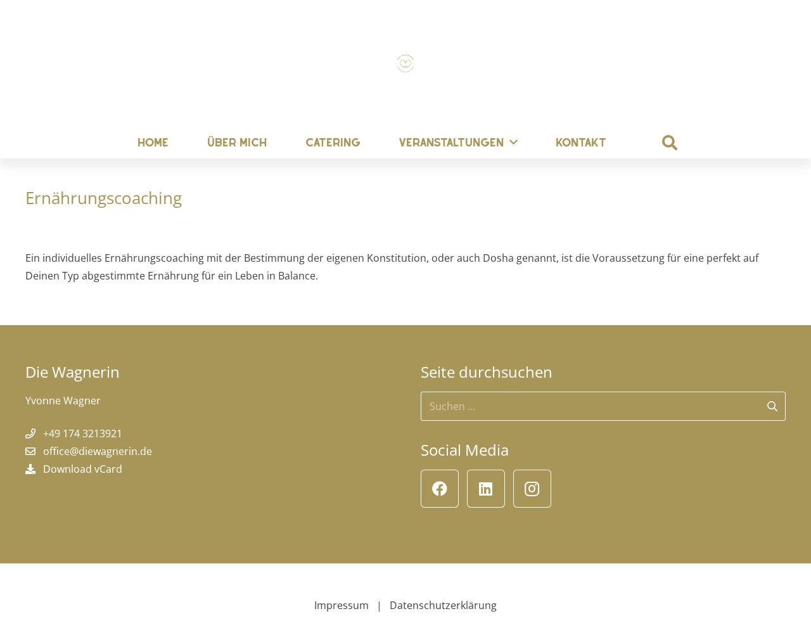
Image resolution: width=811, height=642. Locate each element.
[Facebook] (440, 489)
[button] (670, 143)
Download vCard (82, 469)
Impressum (341, 605)
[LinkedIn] (486, 489)
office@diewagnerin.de (97, 451)
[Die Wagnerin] (405, 63)
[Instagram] (532, 489)
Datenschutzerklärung (443, 605)
